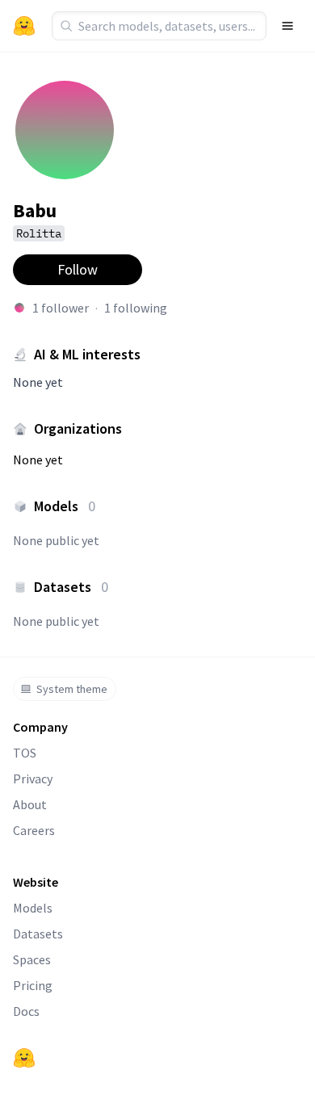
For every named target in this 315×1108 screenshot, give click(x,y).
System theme (71, 689)
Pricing (32, 985)
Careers (34, 830)
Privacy (32, 778)
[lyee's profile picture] (19, 307)
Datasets (38, 933)
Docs (26, 1011)
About (30, 804)
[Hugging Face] (24, 1058)
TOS (24, 753)
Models (32, 908)
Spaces (32, 959)
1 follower (60, 308)
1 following (135, 308)
